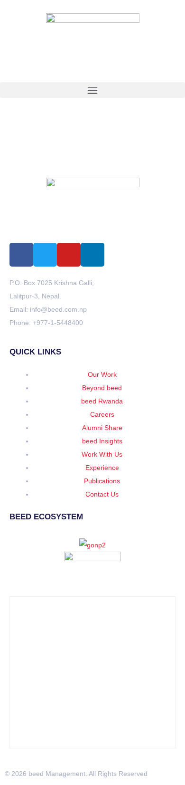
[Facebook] (21, 255)
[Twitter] (45, 255)
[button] (92, 90)
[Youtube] (69, 255)
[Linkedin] (92, 255)
